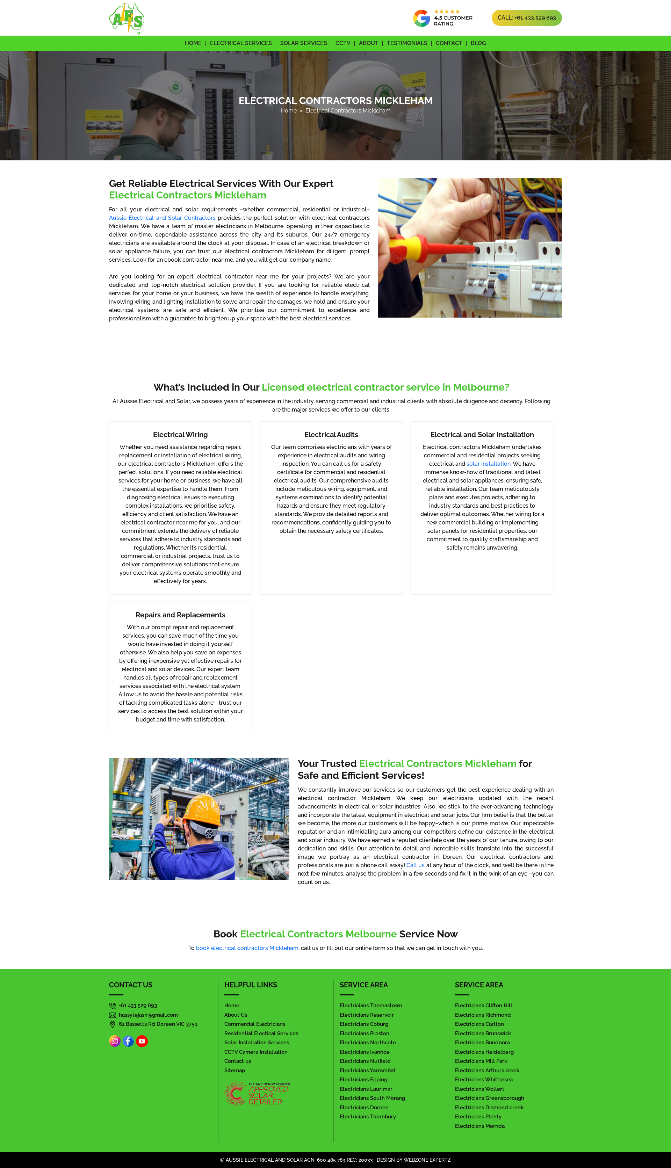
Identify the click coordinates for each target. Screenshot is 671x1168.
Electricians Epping (363, 1079)
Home (193, 43)
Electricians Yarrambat (368, 1070)
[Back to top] (651, 1143)
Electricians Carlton (479, 1024)
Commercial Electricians (254, 1024)
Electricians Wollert (479, 1089)
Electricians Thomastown (371, 1005)
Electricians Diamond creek (489, 1107)
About (368, 43)
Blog (478, 43)
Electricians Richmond (483, 1015)
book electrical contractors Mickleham (247, 948)
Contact (449, 43)
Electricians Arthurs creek (487, 1070)
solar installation (489, 463)
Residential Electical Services (261, 1033)
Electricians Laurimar (366, 1089)
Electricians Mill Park (481, 1061)
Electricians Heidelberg (484, 1052)
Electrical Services (241, 43)
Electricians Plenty (478, 1116)
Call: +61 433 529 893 (527, 17)
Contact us (237, 1061)
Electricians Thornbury (368, 1116)
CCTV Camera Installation (256, 1052)
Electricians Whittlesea (484, 1079)
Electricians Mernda (480, 1126)
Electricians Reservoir (367, 1015)
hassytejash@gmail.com (148, 1015)
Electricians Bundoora (482, 1042)
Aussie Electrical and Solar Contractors (162, 218)
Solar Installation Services (256, 1042)
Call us (415, 865)
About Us (235, 1015)
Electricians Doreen (364, 1107)
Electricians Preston (364, 1033)
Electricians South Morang (372, 1098)
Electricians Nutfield (365, 1061)
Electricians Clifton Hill (483, 1005)
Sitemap (234, 1070)
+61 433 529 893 (138, 1005)
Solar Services (303, 43)
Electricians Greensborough (489, 1098)
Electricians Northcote (368, 1042)
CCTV (343, 43)
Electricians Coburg (364, 1024)
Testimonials (407, 43)
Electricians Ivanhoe (365, 1052)
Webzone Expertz (427, 1160)
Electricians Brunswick (483, 1033)
